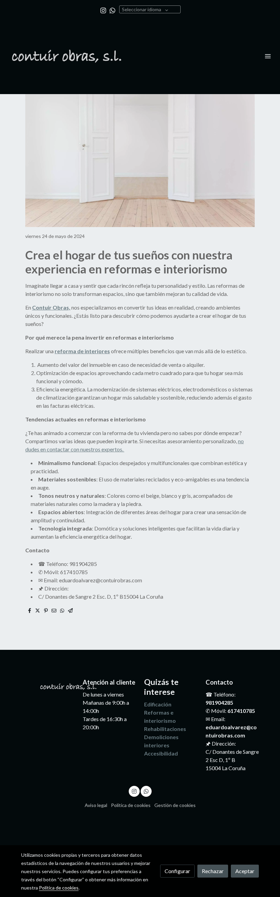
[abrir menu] (268, 56)
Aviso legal (96, 805)
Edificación (157, 704)
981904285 (219, 702)
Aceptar (244, 871)
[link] (66, 56)
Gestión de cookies (175, 805)
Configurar (177, 871)
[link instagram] (103, 10)
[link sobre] (47, 685)
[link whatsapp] (112, 10)
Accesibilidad (161, 753)
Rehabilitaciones (165, 729)
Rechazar (213, 871)
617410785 (241, 710)
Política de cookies (131, 805)
